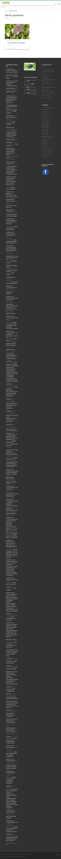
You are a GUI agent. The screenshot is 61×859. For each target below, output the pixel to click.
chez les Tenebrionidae (11, 87)
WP (8, 856)
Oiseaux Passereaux (47, 153)
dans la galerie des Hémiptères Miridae (12, 762)
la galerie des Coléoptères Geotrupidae (9, 825)
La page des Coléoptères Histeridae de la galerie (11, 412)
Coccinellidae (9, 511)
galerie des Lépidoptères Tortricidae (9, 280)
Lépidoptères (45, 124)
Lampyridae (10, 515)
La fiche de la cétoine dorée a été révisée (11, 615)
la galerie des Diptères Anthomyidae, (11, 351)
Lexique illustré (45, 83)
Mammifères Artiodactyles (46, 126)
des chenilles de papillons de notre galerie (12, 641)
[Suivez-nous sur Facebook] (59, 855)
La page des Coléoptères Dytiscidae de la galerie (11, 426)
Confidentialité (45, 75)
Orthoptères (45, 157)
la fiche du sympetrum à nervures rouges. (11, 732)
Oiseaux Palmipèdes (47, 151)
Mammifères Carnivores (45, 130)
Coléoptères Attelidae (11, 198)
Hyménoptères (46, 122)
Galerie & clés (45, 77)
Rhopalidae (13, 528)
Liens (43, 85)
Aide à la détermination (47, 69)
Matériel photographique (48, 91)
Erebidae (9, 108)
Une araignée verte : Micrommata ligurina (30, 90)
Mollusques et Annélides (46, 140)
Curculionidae (13, 507)
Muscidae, (8, 475)
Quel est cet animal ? (11, 854)
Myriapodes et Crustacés (46, 144)
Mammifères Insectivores (45, 133)
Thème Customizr (23, 856)
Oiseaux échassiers (47, 149)
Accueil (6, 11)
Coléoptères (45, 114)
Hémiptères (45, 120)
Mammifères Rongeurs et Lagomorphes (48, 137)
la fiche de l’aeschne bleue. (11, 724)
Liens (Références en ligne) (48, 87)
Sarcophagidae (10, 480)
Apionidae (10, 76)
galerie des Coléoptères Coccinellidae (9, 238)
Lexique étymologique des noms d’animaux (48, 80)
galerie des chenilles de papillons (11, 186)
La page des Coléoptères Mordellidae (11, 400)
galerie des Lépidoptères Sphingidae (9, 120)
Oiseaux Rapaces (46, 155)
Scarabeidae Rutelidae (11, 73)
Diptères (44, 116)
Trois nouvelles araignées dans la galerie (11, 385)
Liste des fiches (45, 89)
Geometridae (9, 103)
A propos (44, 67)
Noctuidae (9, 111)
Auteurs (43, 73)
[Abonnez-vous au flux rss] (57, 855)
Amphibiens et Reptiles (48, 107)
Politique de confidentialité (48, 93)
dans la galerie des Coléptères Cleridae (12, 813)
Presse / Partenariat (46, 95)
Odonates (44, 146)
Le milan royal (32, 87)
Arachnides (45, 109)
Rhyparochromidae (12, 531)
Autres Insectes (46, 112)
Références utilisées (47, 97)
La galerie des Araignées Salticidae (11, 788)
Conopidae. (13, 483)
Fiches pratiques (46, 118)
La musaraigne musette (16, 43)
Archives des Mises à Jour (48, 71)
